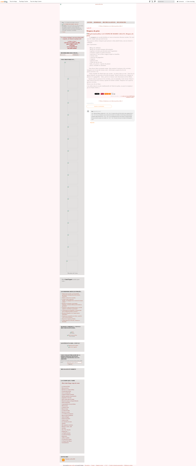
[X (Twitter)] (152, 1)
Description (64, 25)
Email (62, 362)
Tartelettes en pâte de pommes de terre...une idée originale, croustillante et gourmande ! (72, 308)
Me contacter (121, 22)
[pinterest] (155, 1)
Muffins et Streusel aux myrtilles (69, 297)
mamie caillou (72, 465)
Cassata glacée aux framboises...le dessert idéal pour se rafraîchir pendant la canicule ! (71, 311)
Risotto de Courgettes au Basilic (68, 318)
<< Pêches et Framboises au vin (104, 26)
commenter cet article (130, 97)
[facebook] (150, 1)
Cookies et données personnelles (116, 465)
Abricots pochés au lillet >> (117, 26)
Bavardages (97, 22)
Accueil (89, 22)
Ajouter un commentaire (99, 106)
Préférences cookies (128, 465)
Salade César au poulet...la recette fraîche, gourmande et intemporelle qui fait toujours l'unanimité (71, 295)
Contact (63, 31)
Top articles (87, 465)
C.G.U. (106, 465)
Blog (63, 22)
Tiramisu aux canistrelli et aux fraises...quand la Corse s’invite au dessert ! (72, 316)
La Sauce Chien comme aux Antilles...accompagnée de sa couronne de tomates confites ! (72, 300)
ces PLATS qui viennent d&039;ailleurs (128, 96)
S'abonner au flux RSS (70, 459)
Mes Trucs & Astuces (109, 22)
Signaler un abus (99, 465)
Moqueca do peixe (93, 31)
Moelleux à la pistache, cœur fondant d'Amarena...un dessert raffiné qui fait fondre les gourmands (72, 304)
